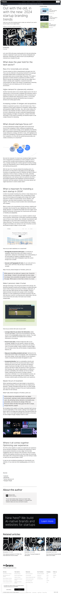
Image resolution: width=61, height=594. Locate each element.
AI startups (33, 73)
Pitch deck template (29, 580)
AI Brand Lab (39, 575)
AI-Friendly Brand (40, 578)
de (57, 592)
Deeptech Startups (17, 577)
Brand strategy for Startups (7, 578)
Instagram (54, 575)
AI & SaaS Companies (40, 573)
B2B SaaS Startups (17, 573)
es (55, 592)
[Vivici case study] (48, 25)
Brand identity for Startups (7, 573)
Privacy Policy (44, 592)
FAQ (47, 582)
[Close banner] (58, 4)
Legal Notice (39, 592)
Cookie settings (8, 589)
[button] (24, 2)
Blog (47, 578)
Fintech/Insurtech (30, 112)
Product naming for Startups (7, 581)
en (54, 592)
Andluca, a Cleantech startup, (22, 256)
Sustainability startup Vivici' (19, 335)
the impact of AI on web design (26, 170)
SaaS (15, 113)
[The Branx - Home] (4, 2)
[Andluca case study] (48, 11)
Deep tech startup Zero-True (20, 411)
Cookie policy (34, 592)
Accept (19, 589)
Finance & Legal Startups (18, 575)
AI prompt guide (28, 575)
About (48, 575)
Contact (58, 1)
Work (47, 573)
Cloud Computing (7, 113)
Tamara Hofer (12, 494)
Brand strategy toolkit (29, 582)
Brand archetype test (29, 573)
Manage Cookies (28, 592)
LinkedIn (54, 573)
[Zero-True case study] (48, 18)
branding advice (24, 462)
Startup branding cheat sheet (30, 577)
